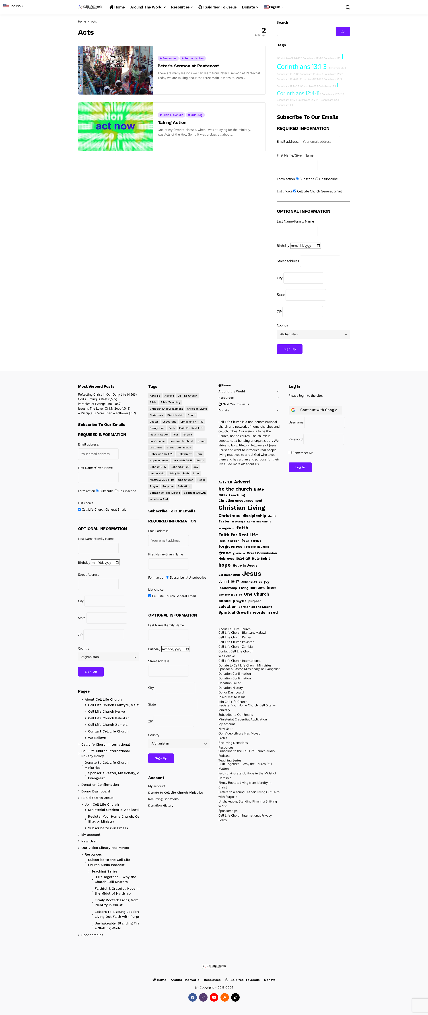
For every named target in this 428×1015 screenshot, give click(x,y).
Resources (93, 854)
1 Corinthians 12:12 (332, 74)
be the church (187, 395)
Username (296, 422)
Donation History (160, 805)
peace (202, 479)
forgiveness (157, 441)
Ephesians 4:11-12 (192, 421)
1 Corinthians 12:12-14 (307, 99)
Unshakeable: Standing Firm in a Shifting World (120, 925)
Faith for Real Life (191, 428)
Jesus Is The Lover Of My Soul (99, 408)
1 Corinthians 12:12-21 (331, 94)
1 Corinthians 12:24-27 (288, 58)
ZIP (279, 311)
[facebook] (192, 997)
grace (201, 441)
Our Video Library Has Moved (105, 848)
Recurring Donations (163, 799)
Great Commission (179, 447)
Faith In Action (159, 434)
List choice (284, 191)
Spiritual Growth (195, 492)
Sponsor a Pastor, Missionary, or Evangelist (114, 775)
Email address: (288, 141)
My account (91, 835)
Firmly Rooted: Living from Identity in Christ (116, 902)
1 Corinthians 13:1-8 (311, 58)
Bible (153, 402)
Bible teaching (170, 402)
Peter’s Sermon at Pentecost (188, 65)
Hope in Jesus (159, 460)
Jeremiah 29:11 (182, 460)
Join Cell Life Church (102, 805)
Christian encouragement (166, 408)
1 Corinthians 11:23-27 (310, 79)
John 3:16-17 (158, 466)
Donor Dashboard (95, 791)
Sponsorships (92, 935)
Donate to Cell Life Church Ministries (107, 765)
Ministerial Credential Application (115, 810)
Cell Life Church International (105, 745)
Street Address (288, 261)
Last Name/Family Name (295, 221)
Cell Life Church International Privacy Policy (105, 753)
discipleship (175, 415)
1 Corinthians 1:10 (331, 58)
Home (82, 21)
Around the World (231, 391)
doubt (192, 415)
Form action (286, 179)
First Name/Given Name (295, 155)
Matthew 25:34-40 (162, 479)
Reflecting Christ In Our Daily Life (102, 394)
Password (295, 439)
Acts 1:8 (155, 395)
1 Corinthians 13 (308, 86)
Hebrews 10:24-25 (161, 454)
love (196, 473)
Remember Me (302, 453)
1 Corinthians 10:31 (329, 99)
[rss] (224, 997)
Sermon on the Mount (165, 492)
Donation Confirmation (100, 785)
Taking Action (172, 122)
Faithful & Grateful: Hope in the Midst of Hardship (117, 891)
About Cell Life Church (103, 699)
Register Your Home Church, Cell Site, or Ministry (114, 819)
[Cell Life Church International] (90, 7)
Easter (154, 421)
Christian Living (197, 408)
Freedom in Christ (181, 441)
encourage (169, 421)
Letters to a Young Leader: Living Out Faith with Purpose (119, 914)
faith (172, 428)
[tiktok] (235, 997)
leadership (157, 473)
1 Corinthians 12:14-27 (309, 74)
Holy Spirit (184, 454)
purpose (168, 486)
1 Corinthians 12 (336, 68)
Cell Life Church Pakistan (109, 718)
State (281, 295)
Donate (223, 410)
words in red (159, 499)
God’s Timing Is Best (92, 399)
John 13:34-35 (180, 466)
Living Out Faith (179, 473)
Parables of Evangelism (95, 404)
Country (282, 325)
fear (175, 434)
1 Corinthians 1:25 (326, 86)
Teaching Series (104, 871)
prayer (154, 486)
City (279, 278)
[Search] (343, 31)
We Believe (97, 738)
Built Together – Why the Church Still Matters (115, 879)
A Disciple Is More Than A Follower (103, 413)
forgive (187, 434)
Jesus (200, 460)
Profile (222, 738)
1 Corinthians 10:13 (332, 79)
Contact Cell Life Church (108, 731)
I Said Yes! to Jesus (97, 798)
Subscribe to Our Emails (108, 828)
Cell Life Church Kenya (106, 712)
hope (199, 454)
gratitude (156, 447)
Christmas (156, 415)
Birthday (283, 245)
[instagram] (203, 997)
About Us (252, 464)
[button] (274, 7)
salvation (184, 486)
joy (195, 466)
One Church (185, 479)
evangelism (157, 428)
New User (89, 841)
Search (282, 22)
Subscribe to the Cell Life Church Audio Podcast (109, 862)
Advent (169, 395)
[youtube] (214, 997)
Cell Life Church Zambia (108, 725)
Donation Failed (229, 683)
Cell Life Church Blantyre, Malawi (115, 705)
